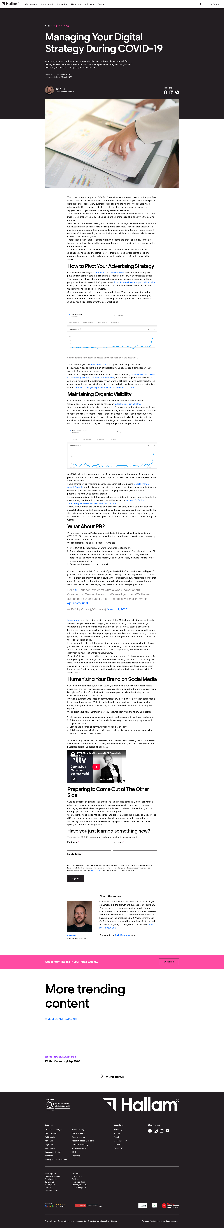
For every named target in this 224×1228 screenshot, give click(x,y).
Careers (117, 1144)
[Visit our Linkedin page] (161, 1130)
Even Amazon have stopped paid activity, (134, 282)
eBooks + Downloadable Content (60, 1057)
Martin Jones (117, 272)
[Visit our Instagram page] (156, 1130)
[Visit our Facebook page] (150, 1130)
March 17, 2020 (117, 609)
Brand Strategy (78, 1129)
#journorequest (77, 603)
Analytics (49, 1156)
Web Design (50, 1148)
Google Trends (141, 484)
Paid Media (50, 1137)
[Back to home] (10, 4)
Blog (47, 25)
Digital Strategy (61, 25)
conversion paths (99, 364)
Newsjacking (73, 620)
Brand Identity (51, 1133)
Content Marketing (80, 1144)
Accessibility (81, 1221)
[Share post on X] (177, 92)
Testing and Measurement (56, 1159)
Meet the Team (120, 1141)
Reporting (76, 1156)
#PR (77, 590)
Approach (118, 1133)
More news (114, 1076)
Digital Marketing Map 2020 (62, 1061)
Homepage (118, 1129)
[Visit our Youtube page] (167, 1130)
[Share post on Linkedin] (171, 92)
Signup (75, 878)
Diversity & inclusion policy (98, 1221)
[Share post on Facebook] (165, 92)
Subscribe (169, 961)
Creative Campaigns (53, 1129)
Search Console (75, 487)
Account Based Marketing (83, 1141)
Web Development (80, 1148)
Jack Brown (100, 272)
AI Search (49, 1141)
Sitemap (114, 1221)
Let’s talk (214, 4)
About (116, 1137)
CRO (74, 1152)
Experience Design (53, 1152)
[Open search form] (201, 4)
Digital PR (49, 1144)
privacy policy (96, 870)
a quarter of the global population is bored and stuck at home (104, 387)
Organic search (78, 1137)
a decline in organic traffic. (128, 404)
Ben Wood (60, 89)
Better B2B (118, 1148)
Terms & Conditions (66, 1221)
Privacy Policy (50, 1221)
